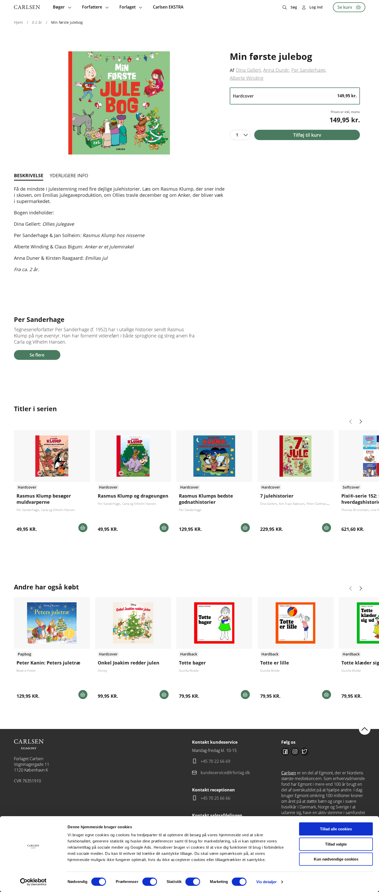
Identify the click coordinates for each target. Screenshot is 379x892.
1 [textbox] (237, 135)
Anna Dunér (276, 70)
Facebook (285, 752)
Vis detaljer (266, 882)
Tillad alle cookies (336, 829)
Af (232, 70)
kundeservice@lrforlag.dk (225, 772)
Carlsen (288, 773)
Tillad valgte (336, 844)
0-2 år (37, 22)
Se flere (37, 355)
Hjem (18, 22)
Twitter (304, 752)
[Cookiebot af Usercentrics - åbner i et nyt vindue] (33, 882)
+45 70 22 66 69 (215, 761)
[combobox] (240, 135)
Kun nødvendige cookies (336, 859)
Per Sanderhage (308, 70)
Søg (294, 7)
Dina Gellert (248, 70)
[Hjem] (27, 7)
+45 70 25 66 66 (215, 798)
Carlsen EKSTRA (168, 7)
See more (52, 483)
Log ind (316, 7)
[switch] (149, 882)
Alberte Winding (246, 78)
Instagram (295, 752)
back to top (364, 729)
